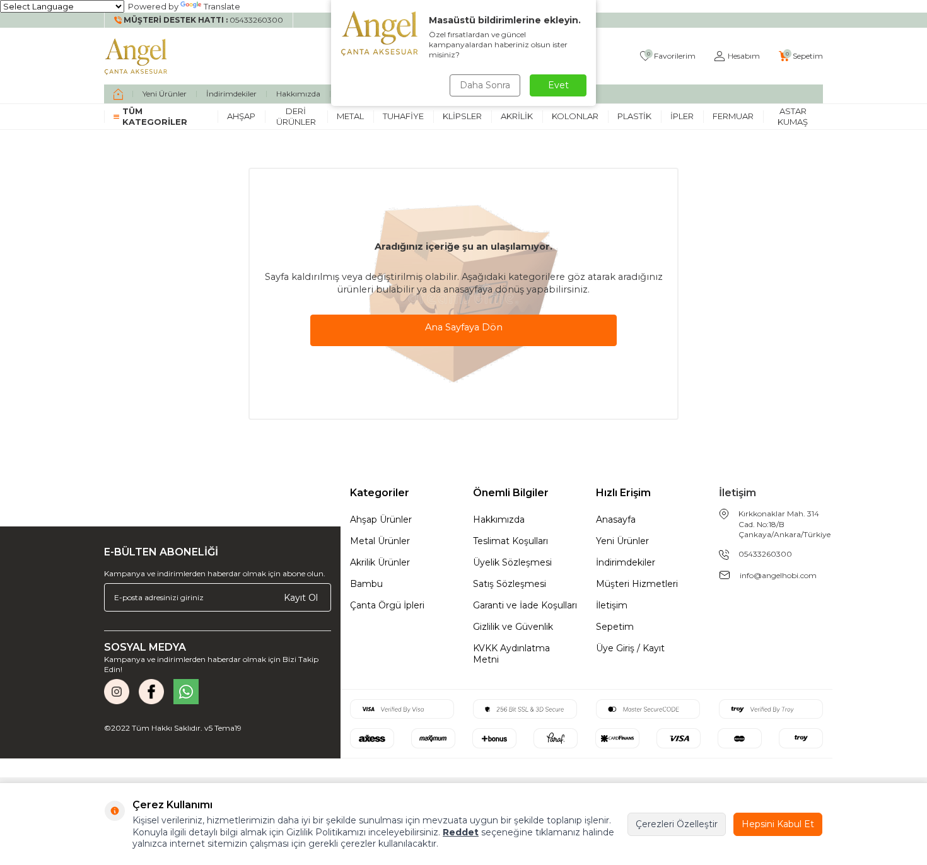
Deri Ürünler (296, 116)
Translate (222, 6)
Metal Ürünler (380, 541)
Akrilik (517, 116)
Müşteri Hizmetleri (637, 583)
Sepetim (615, 626)
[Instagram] (116, 691)
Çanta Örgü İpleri (387, 605)
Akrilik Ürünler (380, 562)
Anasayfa (616, 519)
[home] (118, 94)
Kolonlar (575, 116)
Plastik (634, 116)
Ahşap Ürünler (381, 519)
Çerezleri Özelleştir (677, 824)
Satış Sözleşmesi (509, 583)
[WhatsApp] (186, 691)
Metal (350, 116)
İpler (682, 116)
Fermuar (733, 116)
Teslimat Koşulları (510, 541)
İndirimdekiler (231, 93)
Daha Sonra (485, 85)
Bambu (366, 583)
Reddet (461, 832)
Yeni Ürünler (165, 93)
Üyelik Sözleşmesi (512, 562)
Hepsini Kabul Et (778, 824)
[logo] (136, 56)
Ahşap (241, 116)
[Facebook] (151, 691)
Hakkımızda (298, 93)
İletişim (611, 605)
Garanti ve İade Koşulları (525, 605)
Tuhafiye (403, 116)
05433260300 (765, 554)
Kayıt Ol (301, 597)
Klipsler (462, 116)
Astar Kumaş (793, 116)
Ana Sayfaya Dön (464, 327)
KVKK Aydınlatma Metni (511, 653)
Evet (558, 85)
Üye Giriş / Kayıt (630, 648)
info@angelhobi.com (778, 575)
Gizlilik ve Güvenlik (513, 626)
